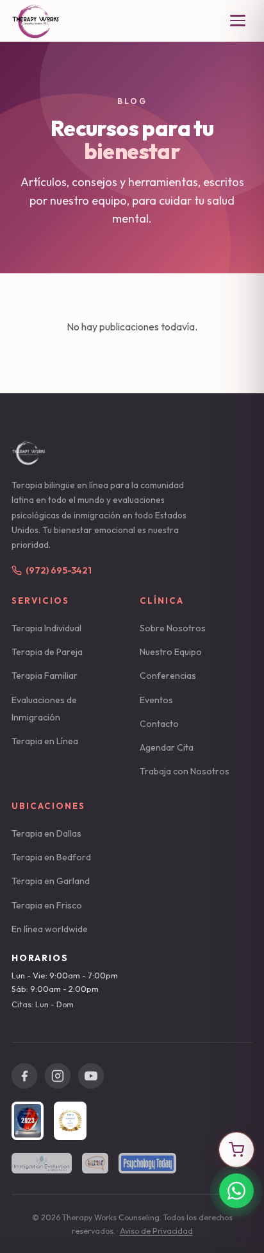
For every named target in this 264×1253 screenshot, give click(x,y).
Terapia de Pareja (47, 652)
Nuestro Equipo (171, 652)
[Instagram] (57, 1076)
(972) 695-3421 (59, 570)
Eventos (156, 700)
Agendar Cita (167, 747)
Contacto (159, 723)
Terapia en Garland (51, 881)
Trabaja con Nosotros (184, 771)
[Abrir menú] (237, 20)
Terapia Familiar (45, 675)
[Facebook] (24, 1076)
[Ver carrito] (236, 1149)
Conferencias (168, 675)
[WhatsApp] (236, 1190)
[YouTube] (91, 1076)
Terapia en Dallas (46, 833)
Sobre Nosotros (173, 628)
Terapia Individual (46, 628)
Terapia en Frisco (47, 905)
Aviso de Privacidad (156, 1231)
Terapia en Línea (45, 741)
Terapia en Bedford (51, 857)
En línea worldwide (50, 929)
